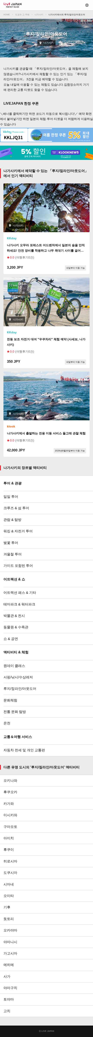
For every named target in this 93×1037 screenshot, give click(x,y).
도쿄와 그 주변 (22, 14)
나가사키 (39, 14)
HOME (6, 14)
